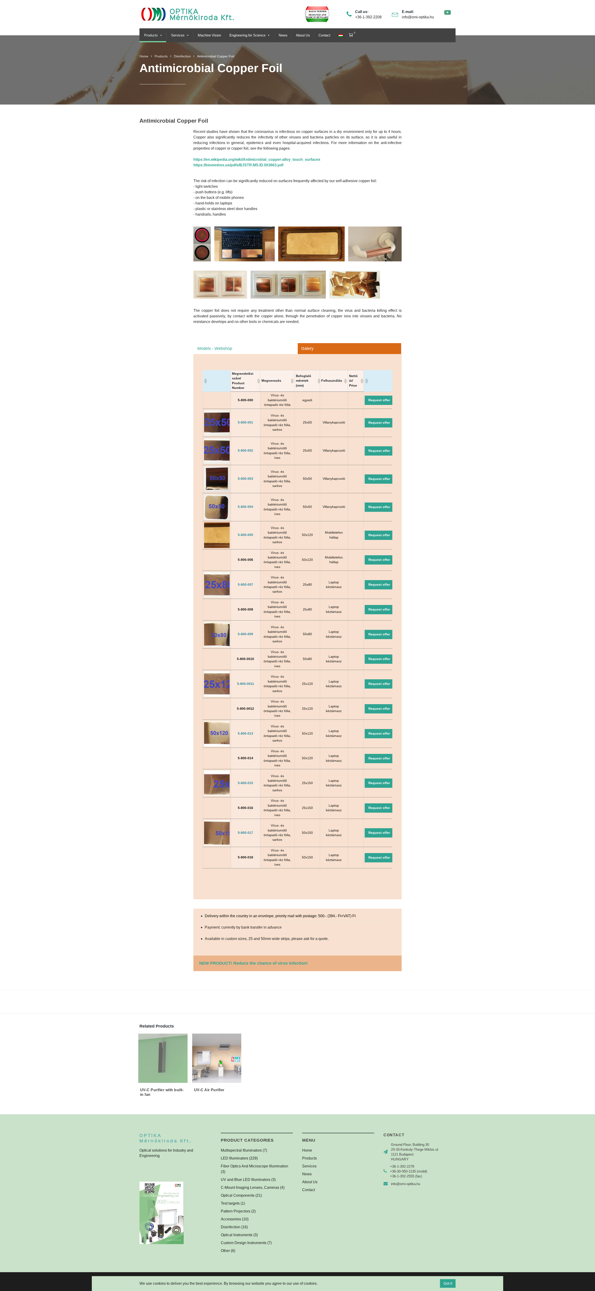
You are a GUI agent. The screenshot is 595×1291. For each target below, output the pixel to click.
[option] (202, 244)
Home (307, 1150)
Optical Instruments (236, 1235)
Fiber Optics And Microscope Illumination (254, 1166)
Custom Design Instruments (243, 1243)
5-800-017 (245, 832)
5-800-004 (245, 507)
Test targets (230, 1203)
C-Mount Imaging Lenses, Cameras (250, 1187)
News (283, 35)
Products (151, 35)
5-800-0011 (245, 684)
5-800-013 (245, 733)
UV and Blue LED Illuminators (245, 1180)
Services (178, 35)
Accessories (231, 1219)
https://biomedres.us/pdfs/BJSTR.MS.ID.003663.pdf (238, 165)
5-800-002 (245, 450)
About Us (303, 35)
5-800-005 (245, 535)
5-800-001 (245, 422)
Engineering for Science (247, 35)
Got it (447, 1283)
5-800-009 (245, 634)
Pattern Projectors (235, 1211)
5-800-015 (245, 783)
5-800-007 (245, 584)
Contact (324, 35)
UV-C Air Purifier (209, 1090)
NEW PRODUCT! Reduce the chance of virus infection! (253, 963)
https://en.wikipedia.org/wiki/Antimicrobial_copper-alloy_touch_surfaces (256, 159)
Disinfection (230, 1227)
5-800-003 (245, 478)
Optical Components (238, 1195)
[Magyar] (340, 35)
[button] (205, 381)
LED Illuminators (234, 1158)
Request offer (379, 400)
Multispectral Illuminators (241, 1150)
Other (225, 1251)
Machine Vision (209, 35)
